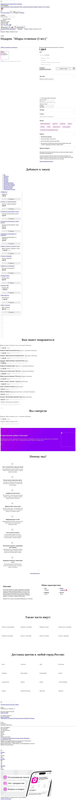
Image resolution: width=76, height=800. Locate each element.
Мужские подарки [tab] (8, 186)
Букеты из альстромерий (8, 627)
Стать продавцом (5, 6)
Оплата (15, 4)
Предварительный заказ (45, 69)
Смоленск (23, 664)
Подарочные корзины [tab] (9, 184)
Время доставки (43, 104)
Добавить (12, 199)
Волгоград (61, 664)
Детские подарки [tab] (8, 188)
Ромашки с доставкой (26, 627)
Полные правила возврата (46, 161)
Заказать (42, 67)
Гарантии (19, 4)
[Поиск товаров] (2, 25)
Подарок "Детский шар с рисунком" (10, 401)
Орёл (41, 664)
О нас (6, 4)
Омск (3, 664)
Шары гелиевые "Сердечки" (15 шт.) (10, 380)
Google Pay (62, 123)
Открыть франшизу (15, 6)
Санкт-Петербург (63, 682)
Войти (16, 12)
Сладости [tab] (6, 178)
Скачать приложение (6, 798)
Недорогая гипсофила (7, 635)
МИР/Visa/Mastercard (45, 123)
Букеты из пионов (44, 635)
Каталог (3, 4)
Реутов (60, 673)
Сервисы (40, 6)
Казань (41, 682)
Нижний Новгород (25, 690)
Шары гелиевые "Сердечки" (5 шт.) (10, 349)
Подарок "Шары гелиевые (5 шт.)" (9, 420)
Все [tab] (4, 174)
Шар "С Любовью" (5, 390)
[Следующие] (2, 60)
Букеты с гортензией (26, 635)
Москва (23, 682)
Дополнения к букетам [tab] (9, 189)
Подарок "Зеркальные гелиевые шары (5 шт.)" (12, 354)
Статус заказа (46, 6)
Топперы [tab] (6, 181)
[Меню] (10, 25)
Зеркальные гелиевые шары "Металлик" (11, 370)
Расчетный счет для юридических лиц (49, 129)
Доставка (10, 4)
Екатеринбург (43, 673)
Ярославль (42, 690)
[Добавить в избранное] (73, 68)
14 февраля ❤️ (63, 590)
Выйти (22, 12)
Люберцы (4, 673)
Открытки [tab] (6, 176)
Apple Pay (55, 123)
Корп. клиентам (24, 6)
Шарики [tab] (6, 177)
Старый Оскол (5, 682)
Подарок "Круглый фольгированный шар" (11, 395)
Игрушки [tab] (6, 180)
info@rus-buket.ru (5, 717)
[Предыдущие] (1, 321)
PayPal (48, 126)
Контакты (30, 6)
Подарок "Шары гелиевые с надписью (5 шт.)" (12, 359)
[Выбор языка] (2, 8)
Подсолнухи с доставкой (65, 627)
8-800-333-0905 (4, 712)
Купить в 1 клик (63, 68)
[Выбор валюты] (2, 10)
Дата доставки (43, 99)
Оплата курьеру (66, 126)
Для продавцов (4, 5)
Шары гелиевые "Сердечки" (8, 385)
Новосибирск (24, 673)
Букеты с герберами (64, 635)
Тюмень (4, 690)
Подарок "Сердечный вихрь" (8, 363)
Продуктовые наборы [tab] (9, 185)
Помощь (35, 6)
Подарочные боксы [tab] (8, 182)
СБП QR (42, 126)
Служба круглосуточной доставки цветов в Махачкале (15, 738)
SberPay (69, 123)
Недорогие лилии (44, 627)
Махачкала (5, 27)
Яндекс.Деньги (56, 126)
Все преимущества (35, 573)
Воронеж (61, 690)
